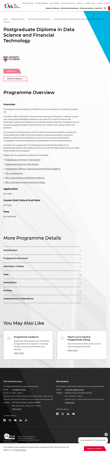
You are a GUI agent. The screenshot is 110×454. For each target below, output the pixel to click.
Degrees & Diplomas (17, 19)
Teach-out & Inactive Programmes (39, 19)
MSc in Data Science (14, 173)
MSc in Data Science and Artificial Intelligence (25, 178)
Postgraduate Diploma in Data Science (22, 164)
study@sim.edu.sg (19, 390)
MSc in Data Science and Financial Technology (25, 182)
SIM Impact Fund (27, 3)
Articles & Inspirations (68, 3)
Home (5, 19)
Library (79, 3)
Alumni (100, 3)
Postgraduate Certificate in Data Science (22, 160)
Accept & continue (94, 449)
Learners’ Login (90, 3)
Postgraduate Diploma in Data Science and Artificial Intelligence (33, 169)
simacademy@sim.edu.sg (74, 390)
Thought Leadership (41, 3)
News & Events (54, 3)
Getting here (16, 409)
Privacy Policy (20, 450)
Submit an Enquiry (14, 79)
